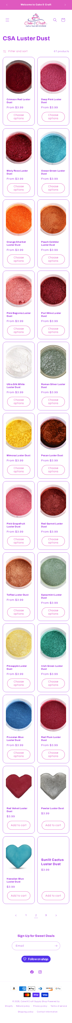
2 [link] (36, 915)
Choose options (19, 117)
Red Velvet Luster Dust (17, 810)
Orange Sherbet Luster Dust (16, 243)
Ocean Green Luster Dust (53, 172)
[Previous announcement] (7, 5)
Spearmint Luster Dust (51, 596)
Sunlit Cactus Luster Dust (52, 862)
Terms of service (59, 1006)
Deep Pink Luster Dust (51, 101)
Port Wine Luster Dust (51, 314)
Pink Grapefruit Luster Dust (16, 525)
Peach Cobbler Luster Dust (50, 243)
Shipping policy (26, 1012)
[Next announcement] (65, 5)
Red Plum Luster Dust (51, 738)
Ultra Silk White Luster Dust (16, 386)
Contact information (47, 1012)
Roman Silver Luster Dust (53, 386)
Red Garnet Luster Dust (52, 525)
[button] (7, 20)
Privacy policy (40, 1006)
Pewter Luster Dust (52, 808)
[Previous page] (16, 915)
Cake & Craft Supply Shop (34, 1001)
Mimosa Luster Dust (18, 455)
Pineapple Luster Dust (17, 667)
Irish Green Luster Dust (52, 667)
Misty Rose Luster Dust (17, 172)
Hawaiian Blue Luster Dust (15, 880)
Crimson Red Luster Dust (18, 101)
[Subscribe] (56, 945)
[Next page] (56, 915)
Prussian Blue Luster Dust (15, 738)
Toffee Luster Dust (17, 595)
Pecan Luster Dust (52, 455)
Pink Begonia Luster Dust (19, 314)
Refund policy (23, 1006)
